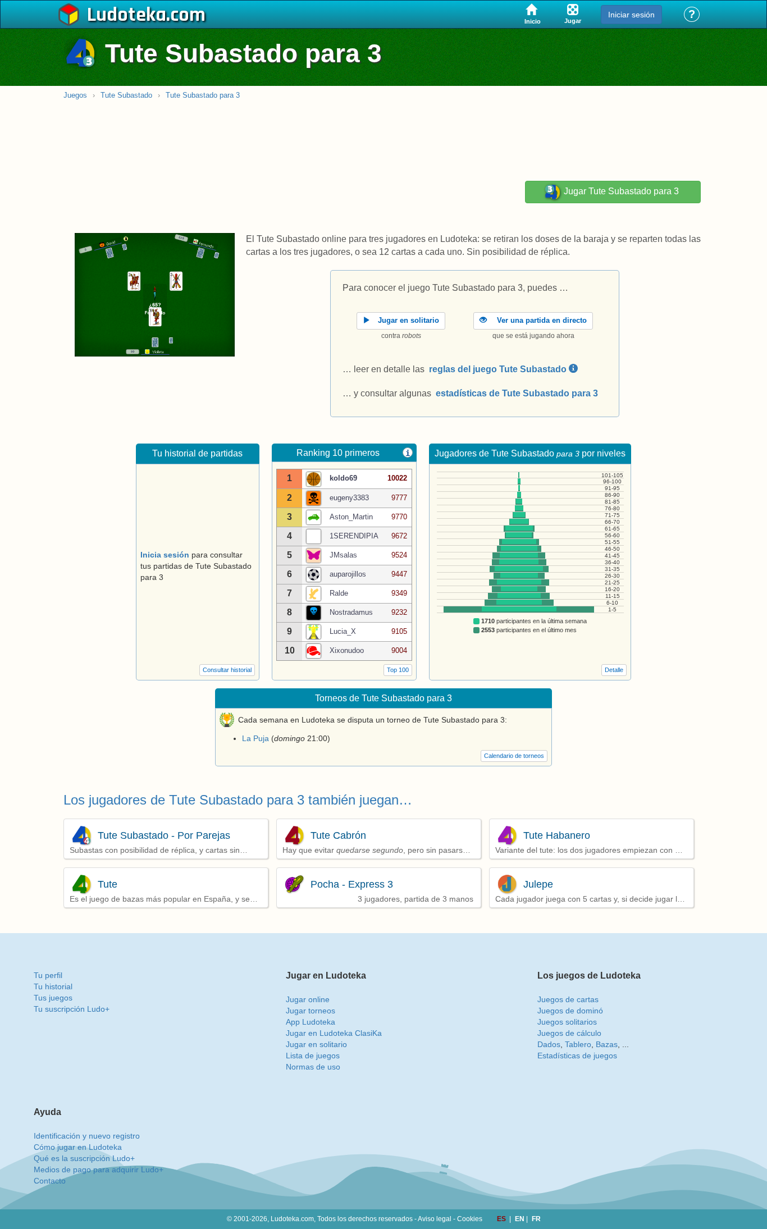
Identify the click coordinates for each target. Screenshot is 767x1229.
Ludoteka (126, 15)
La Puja (255, 738)
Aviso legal (434, 1219)
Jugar (620, 192)
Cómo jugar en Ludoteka (78, 1147)
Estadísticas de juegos (577, 1055)
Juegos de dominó (570, 1010)
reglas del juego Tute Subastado (499, 369)
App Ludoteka (310, 1021)
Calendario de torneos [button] (514, 755)
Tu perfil (48, 975)
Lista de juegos (313, 1055)
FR (536, 1219)
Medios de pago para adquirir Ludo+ (98, 1169)
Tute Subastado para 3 (203, 95)
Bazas (607, 1044)
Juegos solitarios (567, 1021)
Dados (548, 1044)
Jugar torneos (310, 1010)
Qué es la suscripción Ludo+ (84, 1158)
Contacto (50, 1180)
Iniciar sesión (631, 14)
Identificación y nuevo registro (87, 1135)
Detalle (614, 669)
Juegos (75, 95)
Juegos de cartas (568, 999)
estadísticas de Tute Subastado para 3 (517, 393)
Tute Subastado (126, 95)
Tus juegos (53, 997)
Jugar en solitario (316, 1044)
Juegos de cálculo (569, 1033)
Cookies (469, 1219)
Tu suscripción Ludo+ (71, 1008)
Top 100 (398, 669)
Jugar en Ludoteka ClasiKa (334, 1033)
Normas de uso (313, 1066)
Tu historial (53, 986)
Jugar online (308, 999)
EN (520, 1219)
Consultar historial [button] (227, 669)
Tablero (578, 1044)
